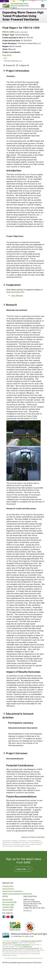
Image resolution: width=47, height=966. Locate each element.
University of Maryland (22, 945)
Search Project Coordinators (12, 891)
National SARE (7, 899)
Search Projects (8, 889)
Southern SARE (8, 907)
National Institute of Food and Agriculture (25, 948)
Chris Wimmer (17, 295)
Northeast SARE (8, 904)
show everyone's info (15, 292)
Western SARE (7, 910)
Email (5, 58)
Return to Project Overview (33, 837)
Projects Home (7, 886)
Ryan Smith (7, 55)
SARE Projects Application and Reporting (17, 894)
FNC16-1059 (15, 31)
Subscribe (21, 869)
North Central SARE (9, 902)
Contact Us (27, 910)
